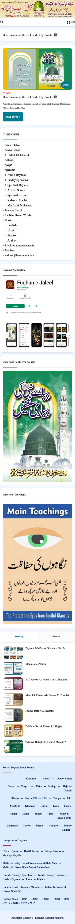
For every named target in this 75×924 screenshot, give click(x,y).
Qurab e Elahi (64, 778)
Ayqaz (8, 165)
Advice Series (16, 190)
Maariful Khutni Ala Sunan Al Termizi (47, 695)
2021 (57, 899)
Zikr (51, 813)
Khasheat (30, 778)
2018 (15, 903)
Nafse (67, 806)
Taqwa (27, 825)
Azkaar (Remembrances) (19, 255)
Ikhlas (25, 813)
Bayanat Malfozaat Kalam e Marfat (45, 648)
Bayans (10, 899)
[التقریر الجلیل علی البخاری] (13, 683)
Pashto (12, 235)
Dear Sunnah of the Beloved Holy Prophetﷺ (30, 97)
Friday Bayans (53, 851)
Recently (19, 636)
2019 (7, 903)
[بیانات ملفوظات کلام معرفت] (13, 652)
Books (9, 220)
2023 (36, 899)
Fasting (51, 786)
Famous (56, 636)
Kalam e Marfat (17, 200)
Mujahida (12, 825)
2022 (47, 899)
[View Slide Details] (37, 314)
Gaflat (44, 806)
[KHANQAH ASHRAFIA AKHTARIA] (37, 9)
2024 (25, 899)
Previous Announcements (19, 245)
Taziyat (57, 798)
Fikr (69, 798)
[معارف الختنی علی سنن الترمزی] (13, 699)
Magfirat (15, 806)
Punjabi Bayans (67, 827)
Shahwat (53, 825)
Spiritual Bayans (18, 185)
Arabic (12, 240)
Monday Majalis (12, 855)
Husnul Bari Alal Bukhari (39, 711)
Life (44, 798)
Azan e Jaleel (12, 145)
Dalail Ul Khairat (18, 155)
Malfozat (10, 250)
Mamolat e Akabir (35, 664)
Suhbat (38, 813)
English (12, 225)
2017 (24, 903)
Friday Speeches (18, 180)
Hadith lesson (31, 851)
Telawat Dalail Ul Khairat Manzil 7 (45, 742)
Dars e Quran (10, 851)
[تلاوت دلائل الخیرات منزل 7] (13, 746)
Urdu (11, 230)
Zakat (38, 786)
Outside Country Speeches (17, 875)
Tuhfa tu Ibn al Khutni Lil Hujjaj (43, 726)
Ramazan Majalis (35, 879)
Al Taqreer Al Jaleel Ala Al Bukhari (46, 679)
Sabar (46, 778)
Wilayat (64, 813)
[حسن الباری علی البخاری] (13, 715)
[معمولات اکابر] (13, 668)
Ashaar (9, 160)
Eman (10, 786)
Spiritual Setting (17, 195)
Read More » (12, 117)
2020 (66, 899)
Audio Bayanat (17, 175)
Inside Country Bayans (51, 875)
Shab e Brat (64, 818)
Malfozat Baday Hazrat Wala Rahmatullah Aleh (30, 863)
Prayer (25, 786)
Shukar (15, 798)
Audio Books (12, 150)
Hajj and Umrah (67, 788)
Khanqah (30, 806)
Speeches (10, 169)
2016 (32, 903)
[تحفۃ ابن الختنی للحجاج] (13, 730)
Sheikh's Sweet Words (18, 215)
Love (56, 806)
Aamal (13, 813)
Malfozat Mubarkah (20, 205)
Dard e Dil (30, 798)
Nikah (39, 825)
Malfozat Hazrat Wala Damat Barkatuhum (26, 867)
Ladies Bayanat (11, 879)
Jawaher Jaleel (13, 210)
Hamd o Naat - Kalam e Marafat (21, 887)
